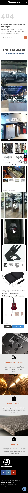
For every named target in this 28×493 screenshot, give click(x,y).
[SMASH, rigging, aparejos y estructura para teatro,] (14, 73)
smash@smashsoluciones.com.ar (10, 486)
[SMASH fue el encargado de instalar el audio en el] (14, 126)
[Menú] (2, 2)
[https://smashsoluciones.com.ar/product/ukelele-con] (14, 311)
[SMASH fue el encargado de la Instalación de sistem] (14, 205)
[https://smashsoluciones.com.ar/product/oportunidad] (14, 232)
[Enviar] (25, 37)
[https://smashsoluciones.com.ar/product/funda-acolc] (14, 285)
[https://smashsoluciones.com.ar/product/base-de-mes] (14, 258)
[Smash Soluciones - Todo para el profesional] (14, 2)
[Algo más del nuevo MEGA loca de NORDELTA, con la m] (14, 99)
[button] (24, 489)
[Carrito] (26, 2)
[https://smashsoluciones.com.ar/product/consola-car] (14, 179)
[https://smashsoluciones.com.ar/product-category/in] (14, 152)
